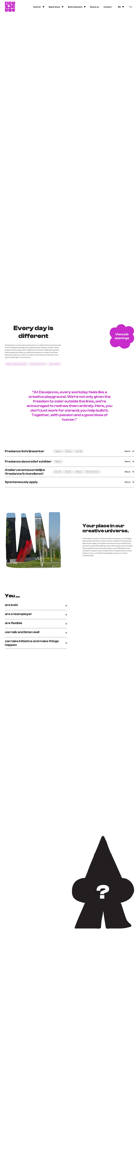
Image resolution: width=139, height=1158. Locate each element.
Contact (107, 7)
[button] (39, 6)
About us (94, 7)
